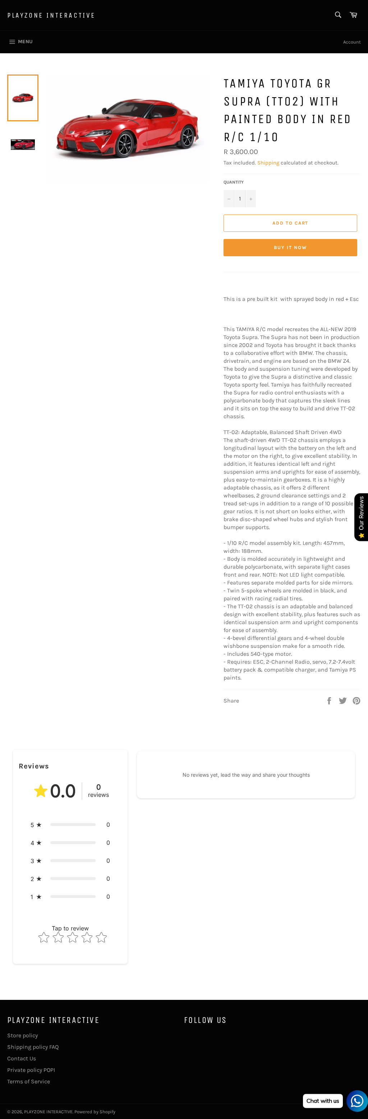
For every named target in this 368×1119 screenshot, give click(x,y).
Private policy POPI (31, 1069)
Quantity (234, 182)
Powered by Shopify (94, 1111)
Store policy (22, 1035)
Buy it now (290, 247)
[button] (70, 824)
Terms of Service (28, 1081)
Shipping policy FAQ (33, 1046)
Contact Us (21, 1058)
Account (352, 42)
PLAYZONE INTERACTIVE (51, 15)
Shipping (268, 162)
